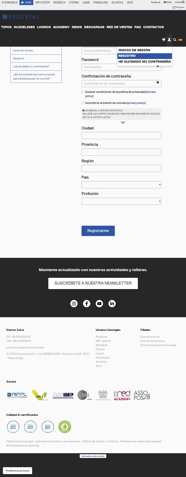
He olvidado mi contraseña (144, 61)
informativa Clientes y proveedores (57, 441)
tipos (6, 27)
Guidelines (24, 27)
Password (90, 60)
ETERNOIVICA (9, 2)
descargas (94, 27)
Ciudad (88, 128)
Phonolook (102, 357)
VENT (130, 2)
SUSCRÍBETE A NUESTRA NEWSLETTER (93, 283)
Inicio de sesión (134, 50)
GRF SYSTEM (42, 2)
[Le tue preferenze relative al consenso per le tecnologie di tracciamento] (17, 470)
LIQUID (86, 2)
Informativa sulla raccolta (93, 456)
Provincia (90, 145)
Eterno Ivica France (152, 341)
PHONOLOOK (100, 2)
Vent (99, 365)
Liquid (100, 353)
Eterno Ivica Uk (149, 336)
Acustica (101, 361)
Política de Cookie (93, 441)
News (77, 27)
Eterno (100, 349)
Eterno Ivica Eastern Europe (158, 345)
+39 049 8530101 (21, 336)
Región (88, 161)
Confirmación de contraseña (106, 76)
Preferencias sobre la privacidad (140, 441)
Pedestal (101, 336)
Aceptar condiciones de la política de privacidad (120, 94)
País (85, 177)
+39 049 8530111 (21, 341)
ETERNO (74, 2)
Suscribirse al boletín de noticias (115, 103)
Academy (61, 27)
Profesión (90, 194)
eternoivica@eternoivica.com (25, 347)
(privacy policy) (136, 103)
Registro (127, 56)
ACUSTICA (117, 2)
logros (44, 27)
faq (137, 27)
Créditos (112, 441)
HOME (28, 2)
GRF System (103, 341)
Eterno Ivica (21, 17)
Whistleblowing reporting (22, 445)
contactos (153, 27)
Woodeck (102, 345)
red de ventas (119, 27)
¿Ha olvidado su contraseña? (31, 66)
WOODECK (59, 2)
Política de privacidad (19, 441)
